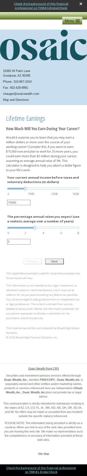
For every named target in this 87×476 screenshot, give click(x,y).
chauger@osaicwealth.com (21, 93)
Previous (33, 261)
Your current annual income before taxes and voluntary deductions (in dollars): (43, 179)
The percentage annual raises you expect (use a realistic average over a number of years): (43, 218)
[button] (72, 21)
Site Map (43, 454)
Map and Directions (16, 100)
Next (54, 261)
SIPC (52, 379)
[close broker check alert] (80, 3)
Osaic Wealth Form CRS (43, 368)
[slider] (43, 189)
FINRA (44, 379)
